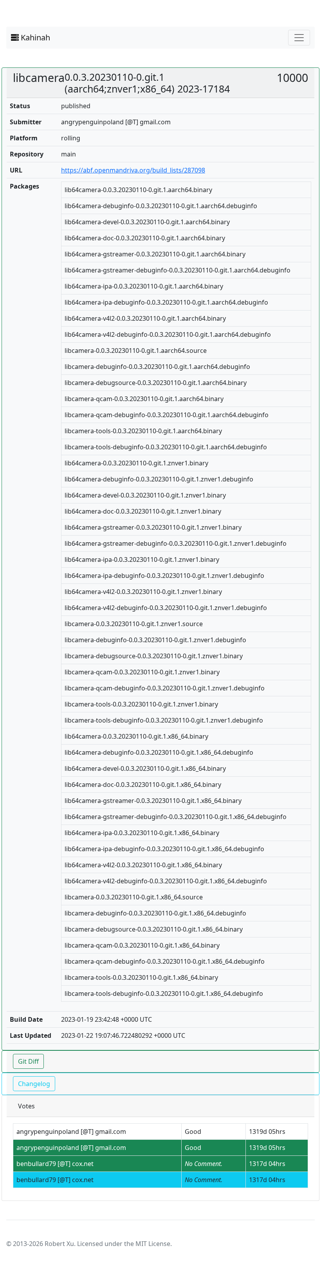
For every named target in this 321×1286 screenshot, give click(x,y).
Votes (26, 1106)
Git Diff (28, 1061)
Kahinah (34, 37)
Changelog (34, 1083)
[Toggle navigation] (299, 37)
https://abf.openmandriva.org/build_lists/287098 (133, 170)
